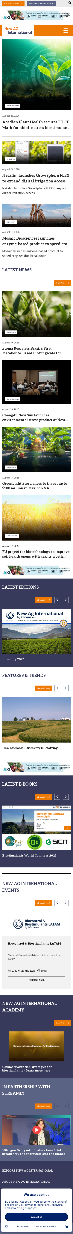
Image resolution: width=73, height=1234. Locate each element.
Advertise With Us (13, 3)
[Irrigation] (36, 152)
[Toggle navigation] (66, 30)
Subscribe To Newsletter (41, 3)
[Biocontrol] (36, 314)
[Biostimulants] (36, 74)
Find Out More (37, 979)
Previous (57, 600)
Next (66, 600)
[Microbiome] (36, 518)
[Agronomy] (36, 215)
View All (60, 282)
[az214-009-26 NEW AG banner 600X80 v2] (36, 15)
